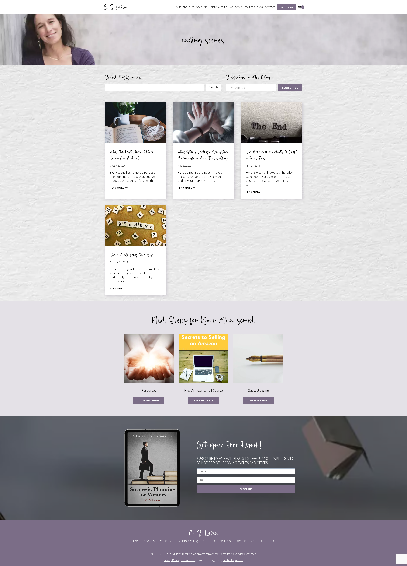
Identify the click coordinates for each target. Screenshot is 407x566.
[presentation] (135, 122)
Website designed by (221, 560)
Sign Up (246, 489)
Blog (260, 7)
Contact (270, 7)
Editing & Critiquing (221, 7)
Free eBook (286, 7)
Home (177, 7)
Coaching (201, 7)
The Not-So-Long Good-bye (131, 255)
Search (213, 87)
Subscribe (290, 88)
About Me (188, 7)
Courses (249, 7)
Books (239, 7)
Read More (119, 187)
